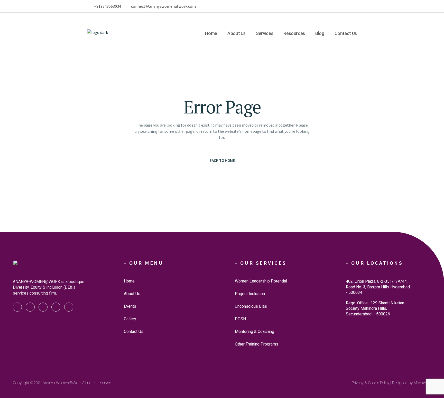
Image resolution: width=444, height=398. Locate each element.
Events (130, 306)
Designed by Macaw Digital (414, 383)
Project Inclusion (250, 293)
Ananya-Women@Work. (62, 383)
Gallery (130, 318)
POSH (240, 318)
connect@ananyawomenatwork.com (163, 6)
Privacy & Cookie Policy (370, 383)
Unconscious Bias (251, 306)
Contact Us (133, 331)
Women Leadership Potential (261, 281)
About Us (132, 293)
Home (129, 281)
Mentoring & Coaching (254, 331)
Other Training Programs (256, 344)
